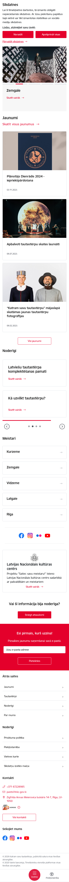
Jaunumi (9, 686)
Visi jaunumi (34, 341)
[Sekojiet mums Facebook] (21, 535)
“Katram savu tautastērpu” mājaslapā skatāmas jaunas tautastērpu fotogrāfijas (33, 312)
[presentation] (7, 427)
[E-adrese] (9, 807)
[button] (29, 426)
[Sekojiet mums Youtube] (47, 535)
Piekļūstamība (12, 747)
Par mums (10, 715)
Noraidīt (18, 34)
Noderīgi (9, 705)
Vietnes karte (11, 756)
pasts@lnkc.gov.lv (16, 791)
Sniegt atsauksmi (34, 614)
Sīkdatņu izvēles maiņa (16, 766)
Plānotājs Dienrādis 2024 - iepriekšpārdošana (25, 178)
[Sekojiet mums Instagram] (30, 535)
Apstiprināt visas (51, 34)
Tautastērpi (10, 696)
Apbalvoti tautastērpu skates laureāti (33, 244)
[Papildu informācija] (19, 807)
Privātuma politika (14, 737)
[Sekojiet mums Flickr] (39, 535)
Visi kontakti (19, 817)
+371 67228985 (16, 786)
